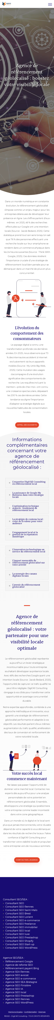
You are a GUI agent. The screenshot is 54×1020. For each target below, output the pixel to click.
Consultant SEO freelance (20, 923)
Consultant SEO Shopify (19, 941)
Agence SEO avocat (17, 975)
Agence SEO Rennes (17, 999)
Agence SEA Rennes (17, 971)
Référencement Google (19, 961)
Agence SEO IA (14, 988)
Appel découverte (27, 425)
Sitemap (42, 1012)
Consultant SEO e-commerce (22, 920)
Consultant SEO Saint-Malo (21, 910)
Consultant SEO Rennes (19, 906)
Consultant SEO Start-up (19, 944)
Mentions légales (15, 1012)
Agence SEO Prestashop (19, 995)
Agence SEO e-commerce (20, 978)
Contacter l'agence (27, 860)
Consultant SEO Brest (18, 913)
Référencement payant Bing (22, 968)
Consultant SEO (14, 903)
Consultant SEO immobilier (21, 927)
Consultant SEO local (17, 930)
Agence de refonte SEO (19, 964)
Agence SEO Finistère (18, 985)
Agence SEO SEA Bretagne (21, 982)
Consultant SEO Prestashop (21, 937)
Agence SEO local (15, 992)
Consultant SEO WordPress (21, 947)
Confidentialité (30, 1012)
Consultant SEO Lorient (19, 917)
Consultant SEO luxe (17, 934)
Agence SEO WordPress (19, 1002)
